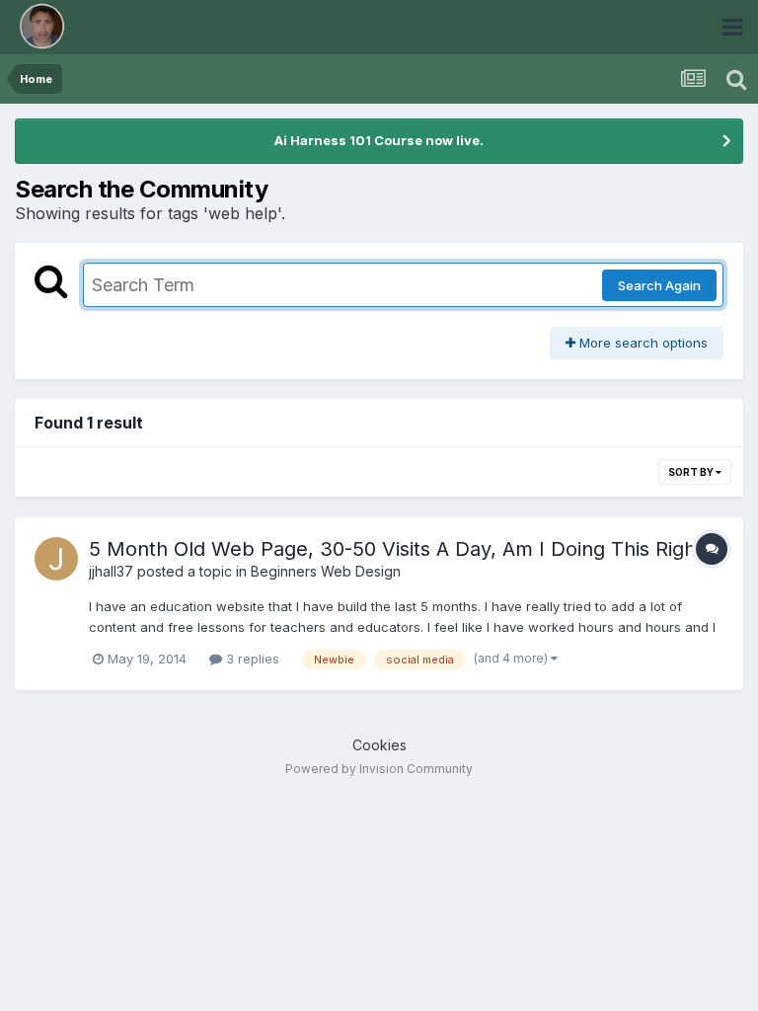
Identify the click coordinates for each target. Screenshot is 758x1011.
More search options (641, 342)
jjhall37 (111, 571)
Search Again (659, 285)
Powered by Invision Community (379, 768)
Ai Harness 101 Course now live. (379, 140)
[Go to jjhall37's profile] (56, 559)
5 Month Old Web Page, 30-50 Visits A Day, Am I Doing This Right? (401, 549)
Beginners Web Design (326, 571)
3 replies (250, 658)
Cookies (379, 745)
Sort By (692, 472)
